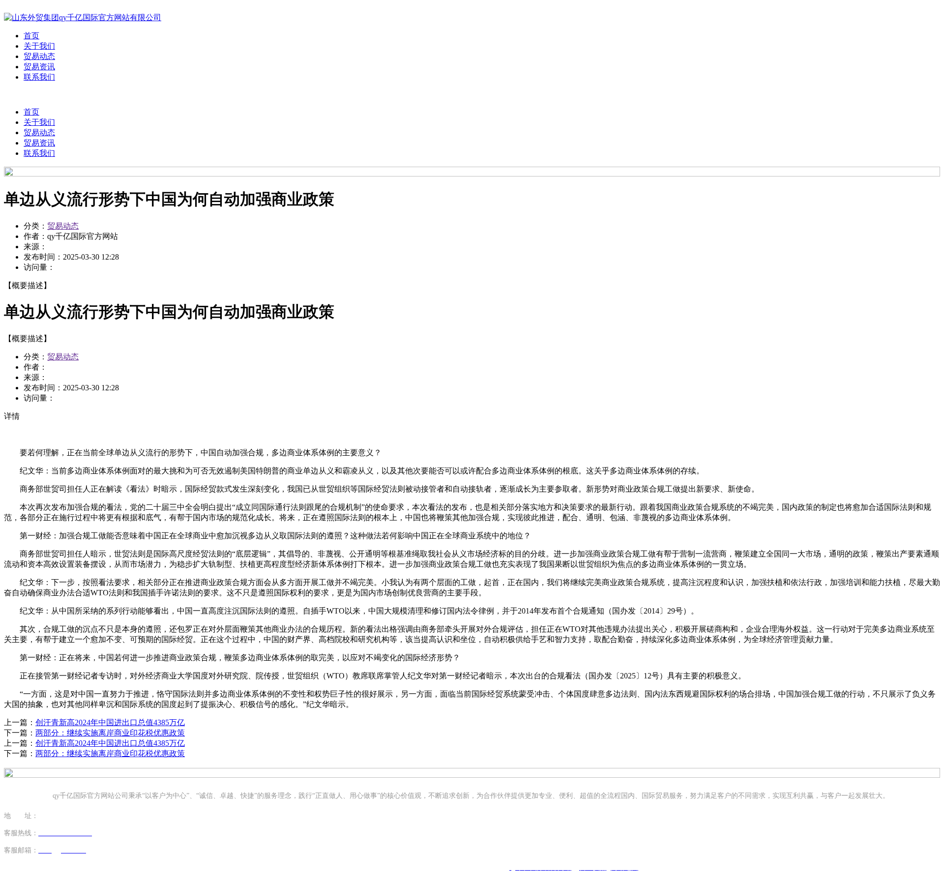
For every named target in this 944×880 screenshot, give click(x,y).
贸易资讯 (39, 66)
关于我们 (39, 46)
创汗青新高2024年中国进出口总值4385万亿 (110, 722)
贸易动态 (39, 56)
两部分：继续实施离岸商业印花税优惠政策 (110, 733)
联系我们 (39, 77)
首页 (31, 35)
